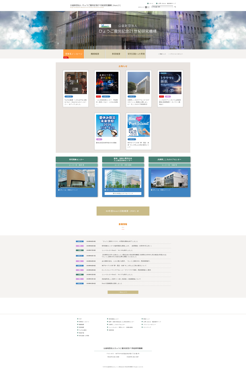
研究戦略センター (114, 319)
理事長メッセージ (73, 55)
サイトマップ (147, 327)
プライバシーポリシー (176, 54)
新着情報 (111, 330)
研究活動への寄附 (136, 54)
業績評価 (81, 333)
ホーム (151, 3)
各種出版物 (129, 327)
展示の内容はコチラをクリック (123, 193)
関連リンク (163, 54)
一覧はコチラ (123, 292)
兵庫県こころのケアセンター (117, 324)
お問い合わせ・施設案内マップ (167, 3)
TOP (80, 319)
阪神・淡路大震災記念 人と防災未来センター (121, 321)
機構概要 (95, 54)
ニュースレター (113, 327)
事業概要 (116, 54)
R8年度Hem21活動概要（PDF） (121, 211)
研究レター (122, 327)
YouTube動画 (82, 330)
